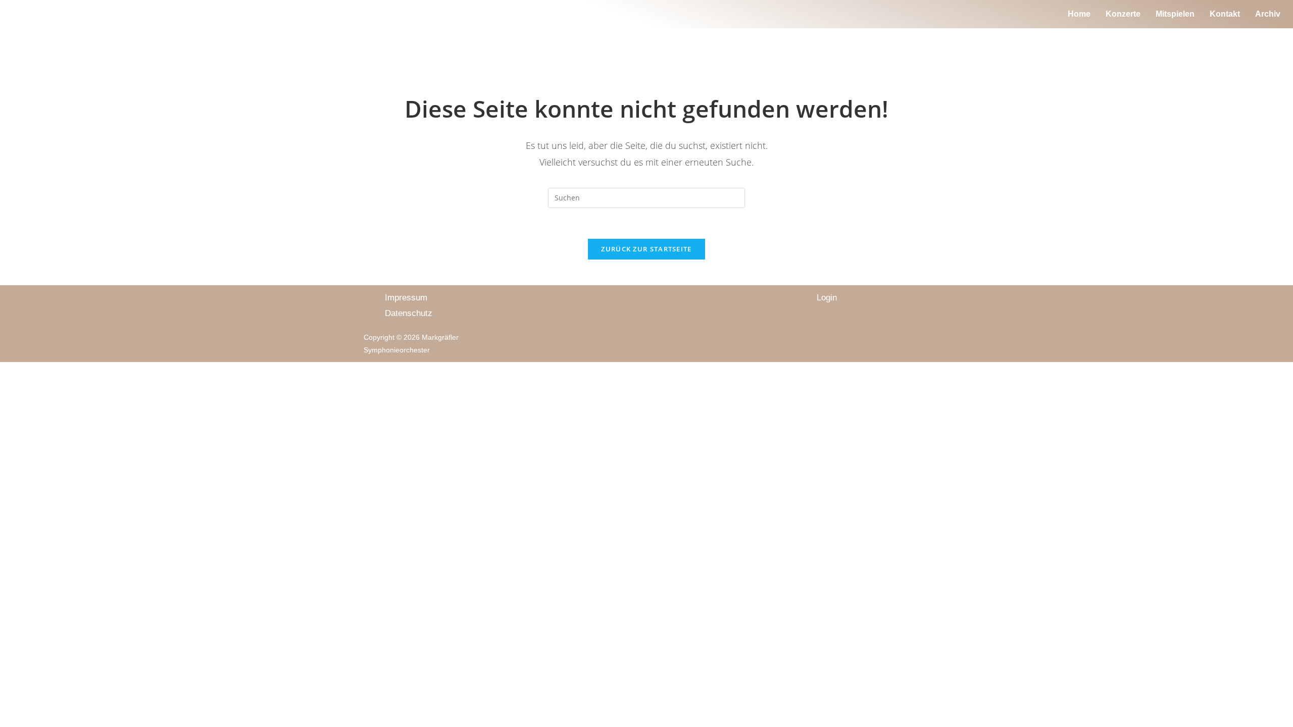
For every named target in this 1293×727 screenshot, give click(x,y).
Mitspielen (1175, 14)
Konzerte (1123, 14)
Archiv (1267, 14)
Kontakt (1225, 14)
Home (1079, 14)
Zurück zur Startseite (646, 248)
